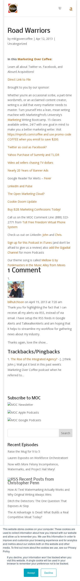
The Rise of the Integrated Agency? (34, 359)
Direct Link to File (19, 79)
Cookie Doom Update (22, 201)
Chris (58, 235)
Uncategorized (17, 44)
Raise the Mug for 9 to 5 (24, 451)
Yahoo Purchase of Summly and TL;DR (33, 155)
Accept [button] (31, 572)
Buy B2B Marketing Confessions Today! (34, 209)
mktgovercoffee (22, 39)
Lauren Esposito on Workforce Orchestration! (38, 458)
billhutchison (16, 302)
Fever (47, 178)
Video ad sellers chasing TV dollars (30, 163)
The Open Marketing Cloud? (26, 194)
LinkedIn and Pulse (20, 186)
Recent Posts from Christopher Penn (31, 481)
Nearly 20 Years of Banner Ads (28, 170)
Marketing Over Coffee (34, 59)
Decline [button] (48, 572)
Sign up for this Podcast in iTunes (30, 243)
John (45, 235)
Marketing (14, 120)
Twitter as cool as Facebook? (27, 147)
